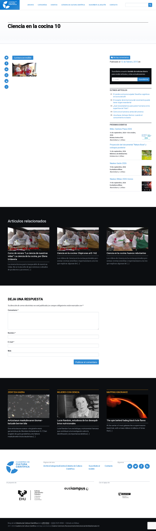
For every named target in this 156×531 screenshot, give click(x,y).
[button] (6, 58)
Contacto (109, 466)
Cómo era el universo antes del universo (128, 112)
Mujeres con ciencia (68, 392)
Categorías (54, 466)
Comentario (13, 310)
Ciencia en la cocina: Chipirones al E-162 (77, 253)
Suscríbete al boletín (94, 467)
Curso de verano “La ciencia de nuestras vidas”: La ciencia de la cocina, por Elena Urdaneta (28, 256)
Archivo (46, 466)
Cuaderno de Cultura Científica (25, 526)
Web (9, 351)
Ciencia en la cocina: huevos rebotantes (126, 253)
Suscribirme (143, 79)
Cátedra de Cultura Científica (74, 467)
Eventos (62, 466)
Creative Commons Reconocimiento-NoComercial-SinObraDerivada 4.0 (75, 526)
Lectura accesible (22, 57)
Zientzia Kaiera (16, 392)
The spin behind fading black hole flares (126, 420)
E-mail (11, 342)
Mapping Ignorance (117, 392)
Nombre (11, 333)
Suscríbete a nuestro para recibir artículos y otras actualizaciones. (130, 72)
